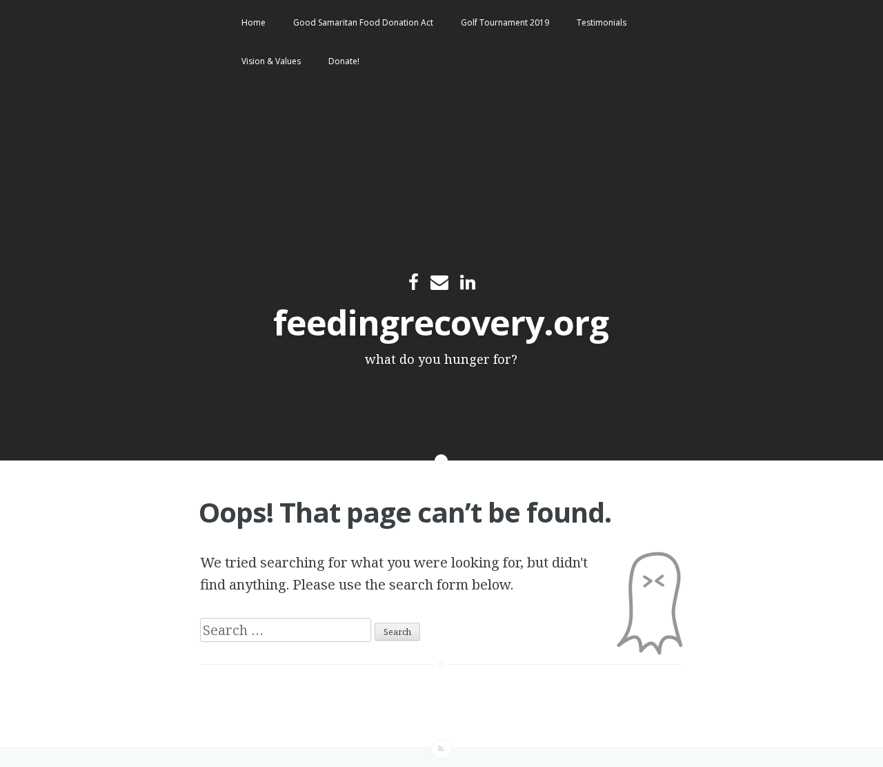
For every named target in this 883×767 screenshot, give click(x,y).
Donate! (343, 61)
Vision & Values (271, 61)
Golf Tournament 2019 (505, 22)
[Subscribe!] (441, 749)
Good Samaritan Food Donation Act (363, 22)
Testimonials (601, 22)
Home (253, 22)
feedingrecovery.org (440, 322)
